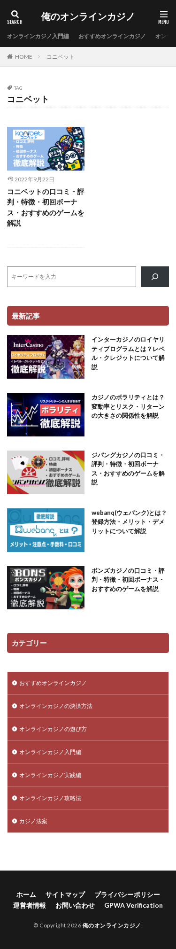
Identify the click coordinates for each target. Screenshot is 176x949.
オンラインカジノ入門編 (38, 35)
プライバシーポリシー (127, 894)
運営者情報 (29, 905)
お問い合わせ (75, 905)
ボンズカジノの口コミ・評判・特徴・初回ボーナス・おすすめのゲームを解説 (128, 579)
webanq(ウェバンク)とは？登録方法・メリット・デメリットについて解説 (129, 522)
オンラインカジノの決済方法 (55, 705)
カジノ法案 (33, 821)
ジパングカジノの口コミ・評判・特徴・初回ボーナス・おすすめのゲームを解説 (128, 468)
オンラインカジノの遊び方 (53, 728)
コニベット (60, 56)
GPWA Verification (133, 905)
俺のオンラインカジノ (88, 16)
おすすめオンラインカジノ (112, 35)
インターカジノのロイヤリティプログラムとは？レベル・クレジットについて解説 (128, 353)
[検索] (155, 276)
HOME (23, 56)
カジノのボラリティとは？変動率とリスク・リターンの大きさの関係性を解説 (128, 406)
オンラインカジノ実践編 (50, 774)
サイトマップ (65, 894)
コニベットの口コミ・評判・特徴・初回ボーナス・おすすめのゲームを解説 (45, 207)
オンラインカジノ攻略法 (50, 797)
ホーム (26, 894)
